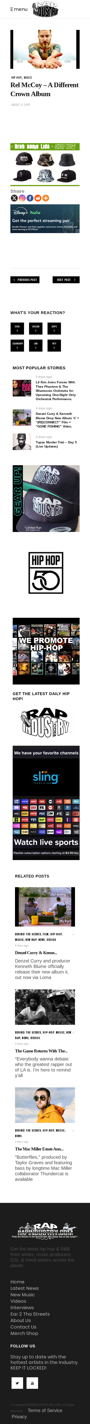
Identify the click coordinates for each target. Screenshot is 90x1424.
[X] (14, 198)
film (45, 934)
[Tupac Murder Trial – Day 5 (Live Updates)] (22, 441)
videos (51, 940)
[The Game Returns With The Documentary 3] (45, 1007)
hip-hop (16, 77)
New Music (22, 1294)
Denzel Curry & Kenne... (36, 952)
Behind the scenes (28, 934)
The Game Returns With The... (41, 1051)
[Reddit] (37, 198)
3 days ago (44, 408)
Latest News (24, 1288)
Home (17, 1282)
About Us (20, 1320)
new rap (30, 940)
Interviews (22, 1307)
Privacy (19, 1416)
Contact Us (23, 1327)
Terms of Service (45, 1410)
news (41, 940)
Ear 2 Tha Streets (30, 1314)
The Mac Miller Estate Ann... (39, 1149)
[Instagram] (22, 198)
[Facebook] (30, 198)
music (28, 77)
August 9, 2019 (20, 105)
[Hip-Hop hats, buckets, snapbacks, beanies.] (45, 164)
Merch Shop (24, 1333)
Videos (18, 1301)
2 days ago (44, 377)
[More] (45, 198)
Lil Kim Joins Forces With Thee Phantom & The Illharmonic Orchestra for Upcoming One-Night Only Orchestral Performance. (56, 390)
